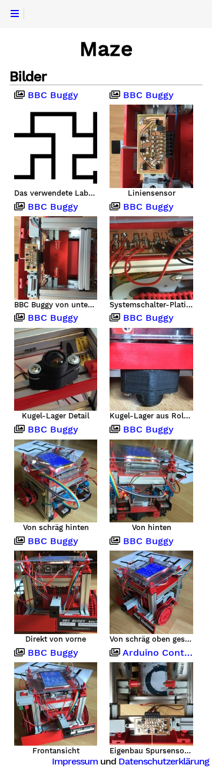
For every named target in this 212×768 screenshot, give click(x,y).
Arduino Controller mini (156, 653)
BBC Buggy (51, 95)
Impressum (75, 761)
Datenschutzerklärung (163, 761)
